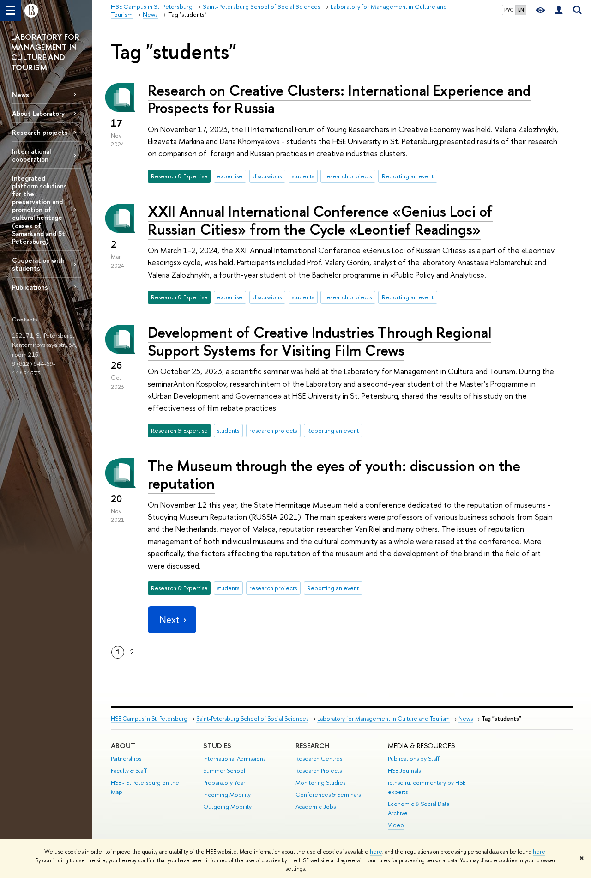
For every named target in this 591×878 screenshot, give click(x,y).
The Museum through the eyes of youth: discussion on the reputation (334, 474)
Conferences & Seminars (328, 795)
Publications (30, 287)
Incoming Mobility (227, 795)
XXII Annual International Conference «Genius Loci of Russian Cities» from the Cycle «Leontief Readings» (320, 220)
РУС (508, 9)
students (303, 176)
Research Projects (319, 771)
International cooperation (31, 155)
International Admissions (234, 759)
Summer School (224, 771)
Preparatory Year (224, 783)
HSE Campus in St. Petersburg (149, 718)
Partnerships (126, 759)
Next (169, 619)
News (20, 94)
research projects (348, 176)
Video (396, 825)
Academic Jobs (316, 807)
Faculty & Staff (129, 771)
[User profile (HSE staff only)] (559, 10)
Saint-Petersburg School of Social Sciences (252, 718)
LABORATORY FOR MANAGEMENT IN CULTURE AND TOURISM (45, 52)
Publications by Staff (414, 759)
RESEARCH (312, 746)
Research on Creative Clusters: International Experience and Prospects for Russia (339, 99)
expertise (229, 176)
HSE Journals (404, 771)
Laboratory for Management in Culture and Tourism (383, 718)
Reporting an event (408, 176)
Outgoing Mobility (227, 807)
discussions (267, 176)
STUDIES (217, 746)
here (376, 851)
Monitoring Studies (320, 783)
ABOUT (123, 746)
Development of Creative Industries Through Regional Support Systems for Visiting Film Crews (319, 341)
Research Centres (319, 759)
